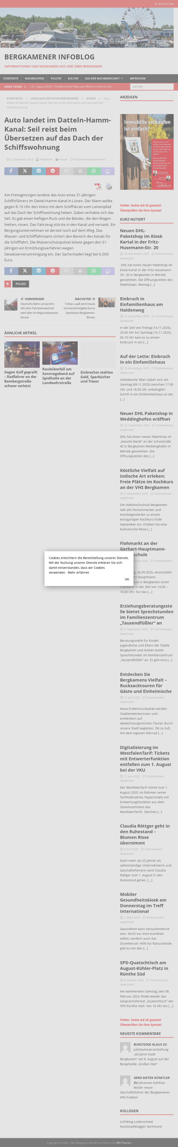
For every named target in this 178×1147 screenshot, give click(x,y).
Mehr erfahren (78, 572)
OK (127, 579)
